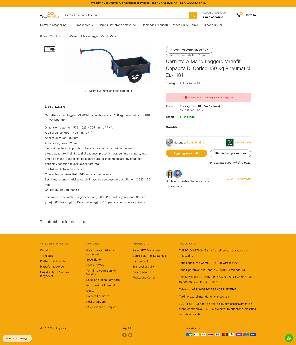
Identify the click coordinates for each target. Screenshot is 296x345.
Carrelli (44, 250)
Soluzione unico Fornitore (103, 279)
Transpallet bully (143, 266)
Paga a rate (243, 142)
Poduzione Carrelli (144, 277)
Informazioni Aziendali (100, 285)
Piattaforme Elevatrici (54, 261)
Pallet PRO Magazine (146, 250)
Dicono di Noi (141, 261)
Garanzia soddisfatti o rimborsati (100, 252)
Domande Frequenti (155, 25)
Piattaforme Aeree (52, 266)
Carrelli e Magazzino (53, 25)
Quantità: (172, 127)
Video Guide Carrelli (186, 25)
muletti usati (140, 272)
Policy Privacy (95, 265)
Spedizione (93, 259)
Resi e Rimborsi (96, 301)
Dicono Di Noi (213, 25)
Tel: (238, 179)
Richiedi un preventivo (230, 153)
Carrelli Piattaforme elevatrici (117, 25)
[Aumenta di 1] (204, 127)
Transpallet (82, 25)
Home (43, 36)
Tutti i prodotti (58, 36)
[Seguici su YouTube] (130, 335)
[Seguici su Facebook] (124, 335)
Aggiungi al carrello (186, 153)
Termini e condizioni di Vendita (101, 272)
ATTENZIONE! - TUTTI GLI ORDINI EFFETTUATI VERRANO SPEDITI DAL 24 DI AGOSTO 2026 (148, 3)
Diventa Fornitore (97, 296)
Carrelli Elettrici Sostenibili (149, 255)
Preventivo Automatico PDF (189, 49)
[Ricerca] (193, 15)
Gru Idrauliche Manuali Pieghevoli (54, 274)
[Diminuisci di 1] (183, 127)
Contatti (91, 290)
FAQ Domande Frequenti (102, 307)
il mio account (213, 17)
